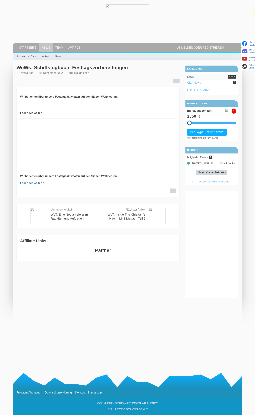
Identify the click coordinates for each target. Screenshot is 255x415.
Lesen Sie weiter (31, 183)
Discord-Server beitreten (211, 172)
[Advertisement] (211, 244)
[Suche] (232, 47)
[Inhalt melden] (173, 191)
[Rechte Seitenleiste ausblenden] (237, 56)
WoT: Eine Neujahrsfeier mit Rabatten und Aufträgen (70, 216)
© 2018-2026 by (211, 182)
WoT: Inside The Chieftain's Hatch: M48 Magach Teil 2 (126, 216)
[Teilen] (176, 81)
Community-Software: (127, 403)
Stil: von (127, 409)
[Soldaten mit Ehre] (127, 26)
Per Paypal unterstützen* (207, 132)
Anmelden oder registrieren (200, 47)
